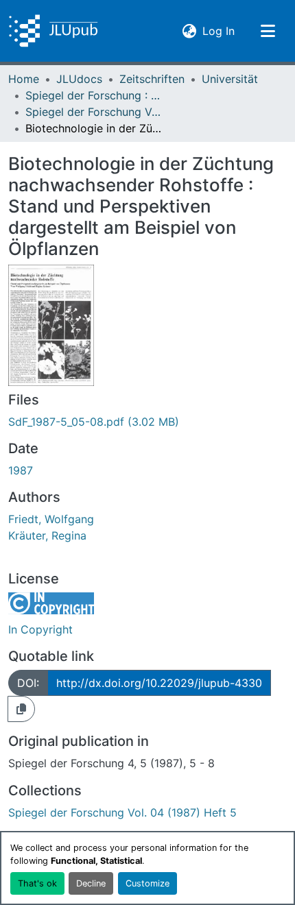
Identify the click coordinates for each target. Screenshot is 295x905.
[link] (147, 421)
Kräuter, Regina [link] (47, 535)
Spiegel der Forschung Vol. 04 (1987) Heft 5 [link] (94, 112)
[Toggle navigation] (267, 31)
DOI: (28, 683)
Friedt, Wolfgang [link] (51, 519)
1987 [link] (20, 470)
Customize (147, 883)
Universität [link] (230, 79)
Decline (91, 883)
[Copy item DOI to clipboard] (21, 709)
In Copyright (40, 629)
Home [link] (23, 79)
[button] (53, 31)
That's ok (37, 883)
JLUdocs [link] (79, 79)
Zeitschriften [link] (152, 79)
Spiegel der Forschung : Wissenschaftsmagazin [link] (94, 95)
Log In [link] (218, 30)
